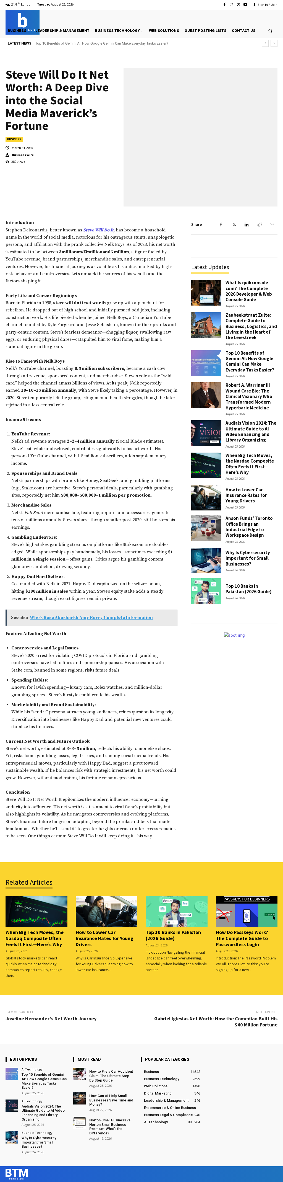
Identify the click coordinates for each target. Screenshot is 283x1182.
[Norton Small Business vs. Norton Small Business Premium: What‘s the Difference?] (79, 1122)
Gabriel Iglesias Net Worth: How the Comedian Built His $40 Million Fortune (215, 1021)
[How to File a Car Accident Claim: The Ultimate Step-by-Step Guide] (79, 1074)
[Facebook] (224, 4)
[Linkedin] (246, 224)
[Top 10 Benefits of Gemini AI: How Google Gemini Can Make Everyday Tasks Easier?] (206, 363)
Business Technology (37, 1132)
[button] (270, 31)
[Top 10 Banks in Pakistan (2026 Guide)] (206, 591)
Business (14, 139)
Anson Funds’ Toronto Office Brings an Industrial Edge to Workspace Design (249, 526)
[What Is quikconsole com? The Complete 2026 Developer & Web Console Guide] (206, 293)
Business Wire (23, 155)
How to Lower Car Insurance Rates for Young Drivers (246, 495)
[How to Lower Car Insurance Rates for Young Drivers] (206, 497)
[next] (274, 43)
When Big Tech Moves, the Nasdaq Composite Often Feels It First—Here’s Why (250, 463)
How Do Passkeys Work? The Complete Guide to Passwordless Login (242, 938)
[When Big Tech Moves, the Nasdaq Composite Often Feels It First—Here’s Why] (206, 465)
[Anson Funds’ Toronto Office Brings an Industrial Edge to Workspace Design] (206, 528)
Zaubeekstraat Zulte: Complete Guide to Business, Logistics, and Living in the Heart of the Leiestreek (251, 326)
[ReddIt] (259, 224)
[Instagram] (231, 4)
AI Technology (32, 1069)
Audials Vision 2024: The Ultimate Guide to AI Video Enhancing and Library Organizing (251, 431)
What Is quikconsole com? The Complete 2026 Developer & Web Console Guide (249, 291)
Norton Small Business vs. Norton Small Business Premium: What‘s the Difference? (110, 1126)
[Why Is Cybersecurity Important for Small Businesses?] (206, 561)
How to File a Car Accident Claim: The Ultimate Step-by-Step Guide (111, 1075)
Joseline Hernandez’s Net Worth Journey (51, 1018)
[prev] (265, 43)
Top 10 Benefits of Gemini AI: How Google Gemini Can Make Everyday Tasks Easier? (250, 361)
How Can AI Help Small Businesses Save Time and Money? (111, 1100)
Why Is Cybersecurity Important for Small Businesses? (248, 558)
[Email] (271, 224)
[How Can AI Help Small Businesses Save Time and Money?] (79, 1098)
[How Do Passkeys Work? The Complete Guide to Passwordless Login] (247, 911)
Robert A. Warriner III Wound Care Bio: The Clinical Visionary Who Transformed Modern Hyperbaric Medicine (120, 43)
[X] (238, 4)
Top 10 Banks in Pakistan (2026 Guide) (249, 589)
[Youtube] (245, 4)
